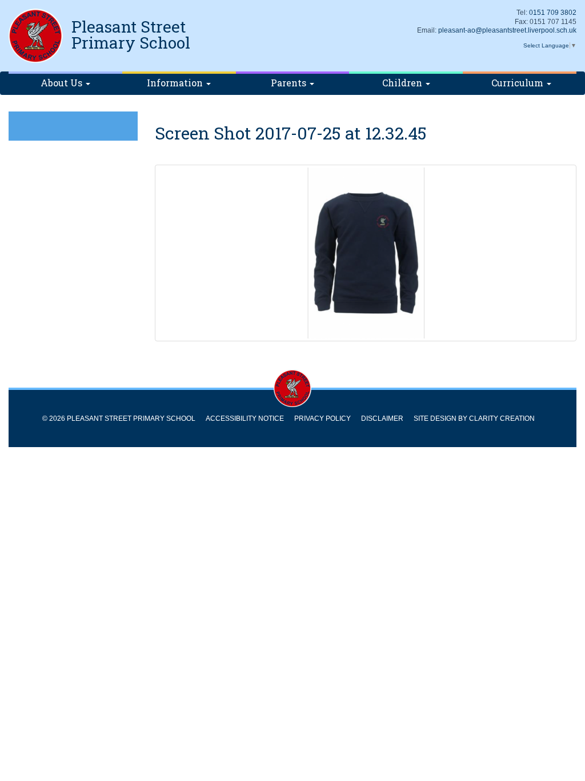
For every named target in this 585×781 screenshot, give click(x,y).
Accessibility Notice (245, 418)
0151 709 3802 (552, 13)
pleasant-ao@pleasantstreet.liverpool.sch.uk (507, 30)
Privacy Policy (322, 418)
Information (176, 83)
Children (403, 83)
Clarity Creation (502, 418)
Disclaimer (382, 418)
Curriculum (518, 83)
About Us (63, 83)
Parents (289, 83)
